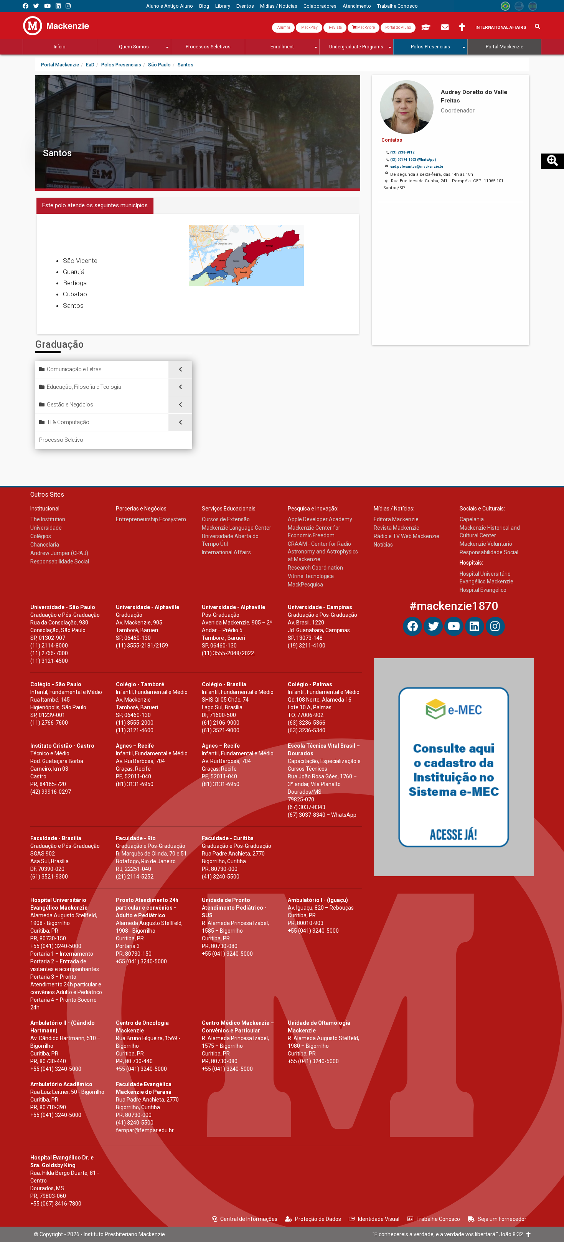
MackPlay (309, 27)
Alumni (283, 27)
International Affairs (500, 27)
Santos (57, 153)
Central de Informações (248, 1219)
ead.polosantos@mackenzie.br (416, 166)
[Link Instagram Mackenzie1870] (68, 6)
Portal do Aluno (398, 27)
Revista (335, 27)
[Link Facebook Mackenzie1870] (25, 6)
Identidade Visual (378, 1219)
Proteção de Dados (318, 1219)
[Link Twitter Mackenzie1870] (36, 6)
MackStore (365, 27)
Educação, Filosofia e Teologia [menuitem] (84, 387)
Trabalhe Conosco (438, 1219)
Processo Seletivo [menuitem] (61, 440)
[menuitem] (169, 6)
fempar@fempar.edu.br (145, 1130)
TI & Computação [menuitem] (68, 422)
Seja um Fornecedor (502, 1219)
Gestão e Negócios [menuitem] (70, 404)
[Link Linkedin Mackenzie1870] (58, 6)
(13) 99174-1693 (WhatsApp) (413, 160)
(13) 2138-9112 (402, 152)
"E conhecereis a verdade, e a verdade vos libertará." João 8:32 (449, 1234)
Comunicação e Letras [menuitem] (74, 369)
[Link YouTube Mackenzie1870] (47, 6)
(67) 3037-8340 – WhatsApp (322, 815)
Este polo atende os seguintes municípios (95, 205)
